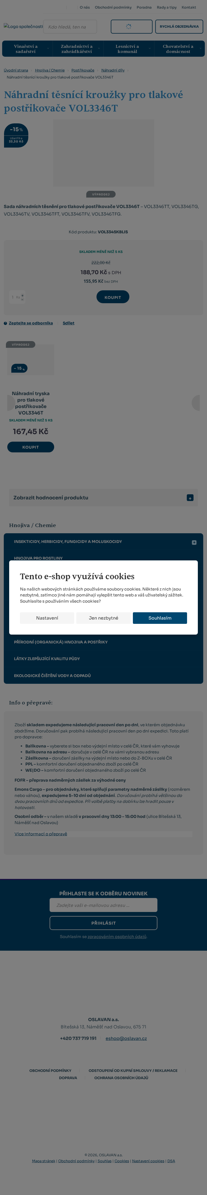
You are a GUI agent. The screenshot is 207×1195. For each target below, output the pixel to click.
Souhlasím (160, 618)
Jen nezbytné (103, 618)
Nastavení (47, 618)
